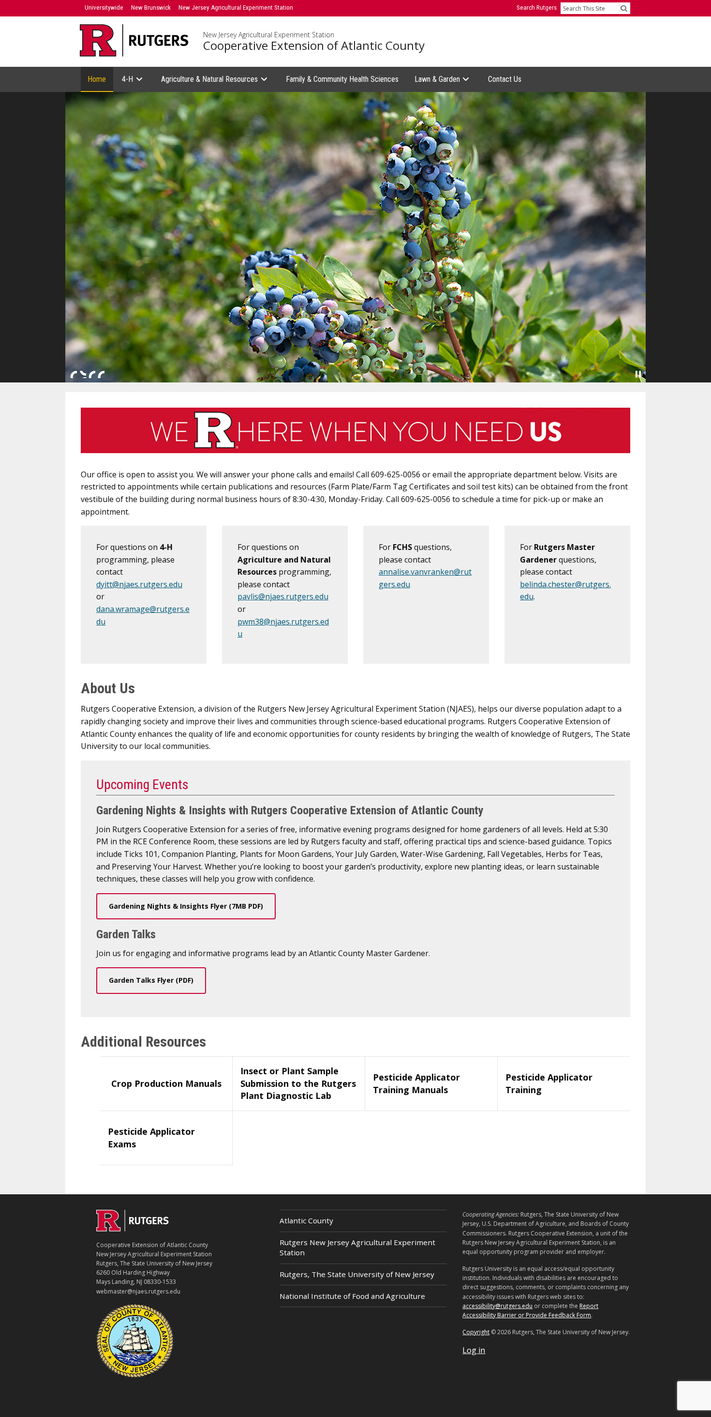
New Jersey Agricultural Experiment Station (268, 35)
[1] (73, 374)
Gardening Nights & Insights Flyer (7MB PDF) (186, 906)
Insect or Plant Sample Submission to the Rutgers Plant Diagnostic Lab (298, 1083)
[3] (92, 374)
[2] (82, 374)
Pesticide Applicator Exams (151, 1138)
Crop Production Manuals (166, 1083)
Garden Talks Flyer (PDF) (151, 980)
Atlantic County (306, 1220)
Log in (473, 1350)
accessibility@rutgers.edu (497, 1306)
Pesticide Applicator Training (548, 1083)
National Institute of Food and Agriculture (352, 1296)
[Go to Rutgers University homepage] (134, 40)
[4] (101, 374)
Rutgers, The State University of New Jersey (357, 1274)
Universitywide (104, 7)
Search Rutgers (537, 7)
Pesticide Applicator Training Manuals (416, 1083)
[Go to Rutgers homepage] (132, 1228)
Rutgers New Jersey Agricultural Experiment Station (357, 1247)
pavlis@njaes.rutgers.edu (282, 596)
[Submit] (624, 8)
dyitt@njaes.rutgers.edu (139, 584)
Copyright (475, 1332)
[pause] (638, 374)
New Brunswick (151, 7)
